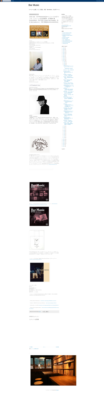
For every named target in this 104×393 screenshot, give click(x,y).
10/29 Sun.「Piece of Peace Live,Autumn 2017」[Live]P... (68, 83)
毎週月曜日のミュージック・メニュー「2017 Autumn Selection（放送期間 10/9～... (68, 98)
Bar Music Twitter (65, 38)
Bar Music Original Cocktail (67, 32)
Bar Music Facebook (66, 37)
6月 (64, 130)
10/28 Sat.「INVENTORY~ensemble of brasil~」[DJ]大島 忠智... (68, 89)
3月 (64, 134)
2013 (64, 143)
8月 (64, 127)
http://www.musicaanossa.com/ (53, 164)
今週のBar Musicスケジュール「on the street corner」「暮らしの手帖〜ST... (68, 86)
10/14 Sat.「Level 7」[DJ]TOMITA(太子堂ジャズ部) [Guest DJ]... (68, 118)
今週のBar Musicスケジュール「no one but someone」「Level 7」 (68, 101)
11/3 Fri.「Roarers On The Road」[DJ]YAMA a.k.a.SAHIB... (67, 80)
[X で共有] (45, 311)
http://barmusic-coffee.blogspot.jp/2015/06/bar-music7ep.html (48, 300)
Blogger (57, 390)
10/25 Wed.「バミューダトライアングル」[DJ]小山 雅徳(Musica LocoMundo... (68, 92)
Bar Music (34, 5)
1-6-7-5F (69, 25)
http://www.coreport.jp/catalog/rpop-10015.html (36, 259)
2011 (64, 146)
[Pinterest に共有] (47, 311)
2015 (64, 140)
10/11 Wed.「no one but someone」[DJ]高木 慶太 (67, 121)
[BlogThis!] (44, 311)
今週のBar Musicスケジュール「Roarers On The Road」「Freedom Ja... (68, 112)
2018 (64, 59)
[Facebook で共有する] (46, 311)
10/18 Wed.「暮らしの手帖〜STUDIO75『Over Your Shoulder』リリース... (68, 109)
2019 (64, 57)
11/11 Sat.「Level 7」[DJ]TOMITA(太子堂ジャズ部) (68, 72)
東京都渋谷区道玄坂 (65, 25)
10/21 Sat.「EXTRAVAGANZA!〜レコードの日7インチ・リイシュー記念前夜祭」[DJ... (68, 105)
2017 (64, 60)
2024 (64, 50)
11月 (64, 63)
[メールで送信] (43, 311)
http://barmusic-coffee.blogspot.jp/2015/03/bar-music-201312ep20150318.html (48, 305)
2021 (64, 55)
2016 (64, 139)
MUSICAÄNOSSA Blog (66, 42)
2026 (64, 48)
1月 (64, 137)
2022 (64, 53)
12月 (64, 61)
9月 (64, 126)
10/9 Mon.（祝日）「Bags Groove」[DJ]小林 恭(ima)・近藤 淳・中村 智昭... (68, 123)
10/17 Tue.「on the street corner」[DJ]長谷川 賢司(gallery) (67, 115)
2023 (64, 52)
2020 (64, 56)
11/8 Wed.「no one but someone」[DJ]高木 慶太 (67, 75)
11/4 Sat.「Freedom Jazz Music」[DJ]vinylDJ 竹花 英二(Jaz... (68, 77)
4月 (64, 133)
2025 (64, 49)
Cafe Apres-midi (65, 43)
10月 (64, 64)
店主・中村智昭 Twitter (66, 39)
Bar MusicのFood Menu (66, 34)
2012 (64, 144)
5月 (64, 131)
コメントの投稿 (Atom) (34, 348)
